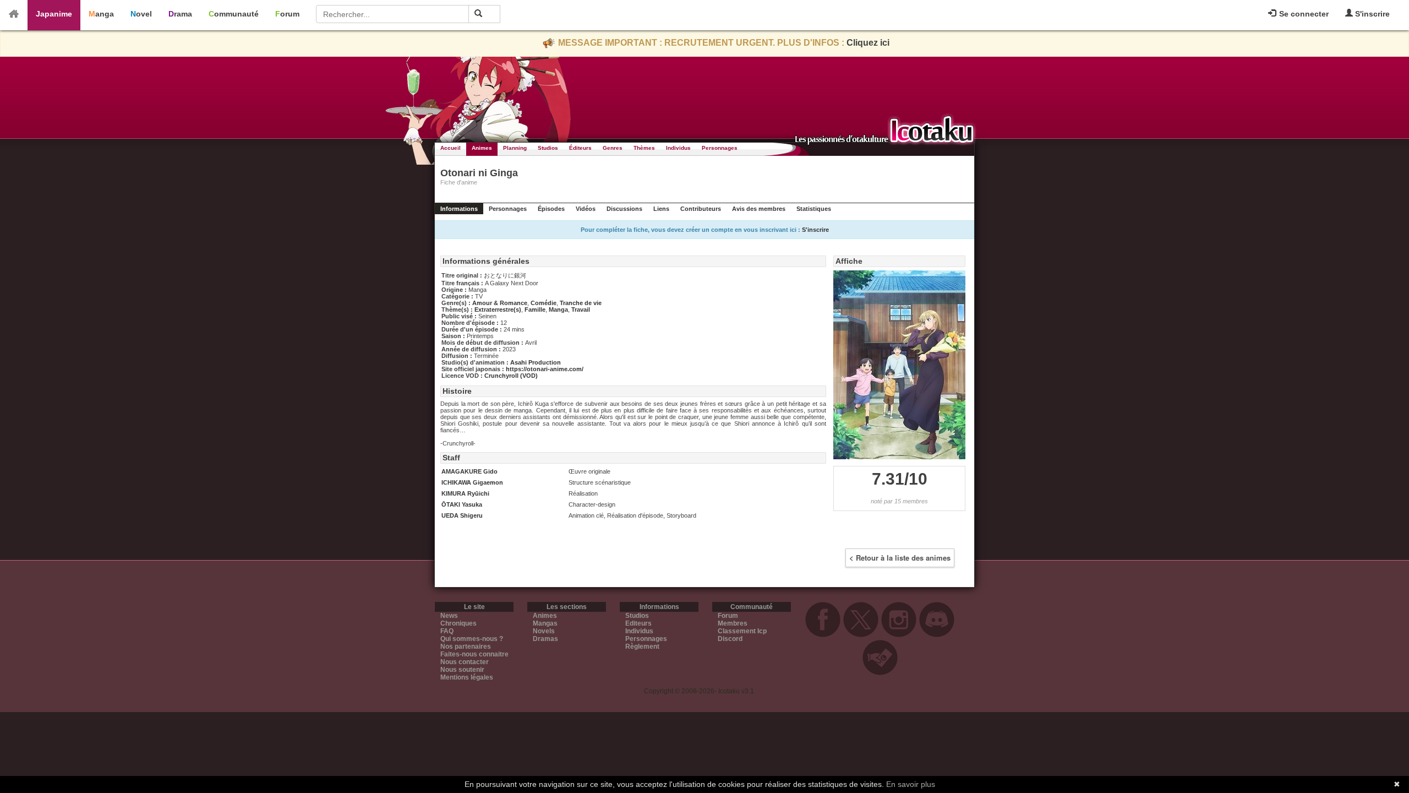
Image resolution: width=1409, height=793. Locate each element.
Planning (515, 148)
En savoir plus (910, 784)
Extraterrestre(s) (497, 309)
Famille (535, 309)
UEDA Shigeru (462, 515)
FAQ (447, 631)
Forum (287, 13)
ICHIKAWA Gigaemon (472, 482)
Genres (612, 148)
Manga (101, 13)
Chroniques (458, 623)
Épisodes (551, 208)
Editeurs (638, 623)
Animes (482, 148)
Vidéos (586, 208)
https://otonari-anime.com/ (544, 369)
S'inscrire (1371, 13)
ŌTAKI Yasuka (461, 504)
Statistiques (813, 208)
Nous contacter (464, 662)
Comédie (543, 303)
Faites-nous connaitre (474, 654)
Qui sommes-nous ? (471, 639)
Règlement (642, 646)
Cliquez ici (868, 42)
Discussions (624, 208)
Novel (141, 13)
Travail (580, 309)
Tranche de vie (581, 303)
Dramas (545, 639)
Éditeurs (580, 148)
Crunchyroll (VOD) (511, 375)
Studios (548, 148)
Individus (678, 148)
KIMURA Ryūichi (465, 493)
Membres (732, 623)
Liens (661, 208)
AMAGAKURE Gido (469, 471)
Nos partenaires (465, 646)
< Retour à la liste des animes (900, 557)
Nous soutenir (462, 669)
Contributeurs (700, 208)
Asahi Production (535, 362)
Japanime (54, 13)
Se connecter (1303, 13)
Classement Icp (742, 631)
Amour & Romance (499, 303)
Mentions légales (466, 677)
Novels (544, 631)
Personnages (720, 148)
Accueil (450, 148)
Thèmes (644, 148)
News (449, 616)
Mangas (545, 623)
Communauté (234, 13)
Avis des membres (758, 208)
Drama (180, 13)
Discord (730, 639)
